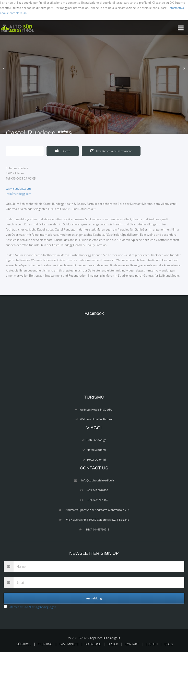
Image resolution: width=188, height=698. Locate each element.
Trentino (45, 644)
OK (25, 13)
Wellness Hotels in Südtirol (96, 409)
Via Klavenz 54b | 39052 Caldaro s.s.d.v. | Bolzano (97, 519)
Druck (113, 644)
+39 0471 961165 (97, 500)
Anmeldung (94, 598)
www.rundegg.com (18, 188)
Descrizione (28, 151)
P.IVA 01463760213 (97, 529)
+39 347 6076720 (97, 490)
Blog (168, 644)
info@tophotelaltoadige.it (97, 480)
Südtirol (23, 644)
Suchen (152, 644)
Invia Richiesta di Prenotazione (114, 151)
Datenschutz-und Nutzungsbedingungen (31, 607)
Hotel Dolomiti (96, 459)
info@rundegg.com (18, 194)
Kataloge (93, 644)
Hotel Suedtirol (96, 450)
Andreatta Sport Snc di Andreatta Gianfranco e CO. (97, 510)
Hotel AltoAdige (96, 440)
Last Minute (69, 644)
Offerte (65, 151)
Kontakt (132, 644)
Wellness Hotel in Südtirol (96, 419)
